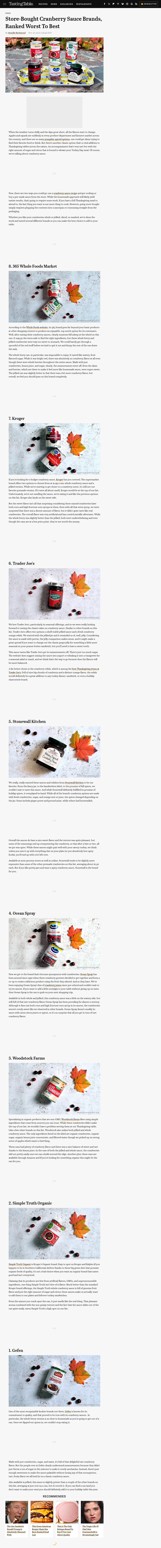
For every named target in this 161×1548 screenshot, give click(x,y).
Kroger (59, 479)
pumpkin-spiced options (57, 139)
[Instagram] (127, 4)
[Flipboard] (113, 4)
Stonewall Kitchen (74, 782)
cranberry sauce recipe (65, 193)
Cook (8, 13)
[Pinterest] (118, 4)
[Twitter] (109, 4)
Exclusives (66, 4)
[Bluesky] (122, 4)
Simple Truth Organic (20, 1264)
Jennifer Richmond (17, 32)
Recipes (43, 4)
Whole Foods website (37, 327)
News (54, 4)
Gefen (68, 1411)
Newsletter (150, 4)
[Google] (131, 4)
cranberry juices (53, 985)
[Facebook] (104, 4)
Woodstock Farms (70, 1119)
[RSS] (136, 4)
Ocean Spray (86, 974)
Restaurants (83, 4)
